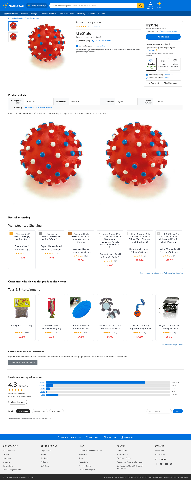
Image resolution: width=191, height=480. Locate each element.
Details (166, 78)
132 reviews (95, 27)
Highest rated (39, 411)
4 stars (42, 385)
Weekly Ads (129, 437)
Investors (6, 462)
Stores (43, 454)
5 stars (42, 382)
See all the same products (172, 344)
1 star (43, 395)
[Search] (140, 5)
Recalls (81, 458)
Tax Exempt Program (87, 469)
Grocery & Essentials (48, 13)
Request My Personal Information (130, 462)
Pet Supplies (18, 18)
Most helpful (56, 411)
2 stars (42, 392)
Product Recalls (85, 466)
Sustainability (8, 466)
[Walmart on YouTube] (166, 464)
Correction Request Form (22, 362)
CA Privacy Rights (124, 458)
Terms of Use (122, 450)
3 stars (42, 388)
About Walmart (9, 450)
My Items (101, 13)
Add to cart (163, 36)
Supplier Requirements (12, 469)
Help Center (94, 437)
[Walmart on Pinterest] (171, 464)
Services (24, 13)
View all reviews (17, 402)
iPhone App (159, 450)
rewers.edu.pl (100, 46)
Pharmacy (81, 13)
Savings (34, 13)
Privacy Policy (122, 454)
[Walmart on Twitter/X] (161, 464)
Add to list (155, 83)
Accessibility (84, 462)
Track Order (111, 437)
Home (10, 18)
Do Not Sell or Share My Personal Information (144, 477)
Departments (12, 13)
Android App (160, 454)
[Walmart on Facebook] (156, 464)
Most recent (23, 411)
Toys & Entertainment (33, 18)
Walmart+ (45, 462)
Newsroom (7, 458)
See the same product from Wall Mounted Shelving (161, 273)
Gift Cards (45, 466)
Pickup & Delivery (67, 13)
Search (178, 411)
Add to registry (172, 83)
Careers (92, 13)
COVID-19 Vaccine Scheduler (90, 450)
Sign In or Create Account (71, 437)
